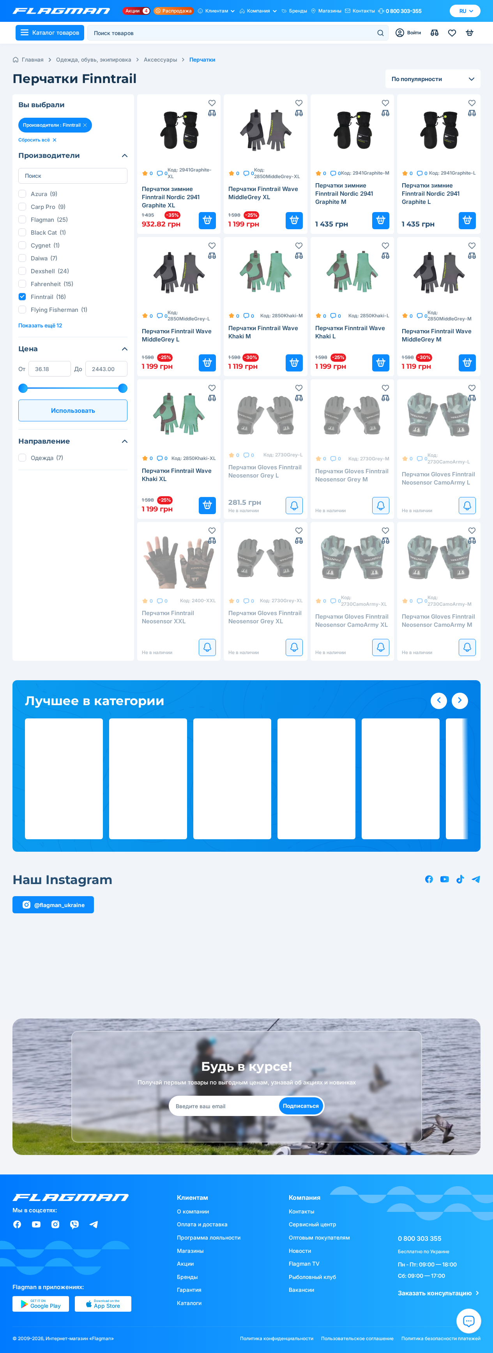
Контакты (364, 11)
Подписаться (301, 1105)
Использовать (73, 410)
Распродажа (177, 11)
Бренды (298, 11)
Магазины (329, 11)
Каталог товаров (55, 32)
